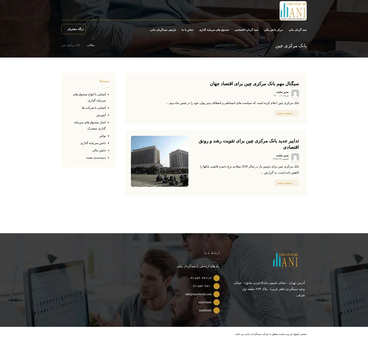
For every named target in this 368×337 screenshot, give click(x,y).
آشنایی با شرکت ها (94, 107)
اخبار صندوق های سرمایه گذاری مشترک (90, 125)
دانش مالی (99, 150)
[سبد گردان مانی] (293, 11)
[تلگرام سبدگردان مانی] (68, 11)
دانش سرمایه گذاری (93, 143)
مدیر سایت (282, 92)
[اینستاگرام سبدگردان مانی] (75, 11)
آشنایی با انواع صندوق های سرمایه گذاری (89, 97)
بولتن (102, 135)
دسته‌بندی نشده (96, 157)
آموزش (101, 115)
